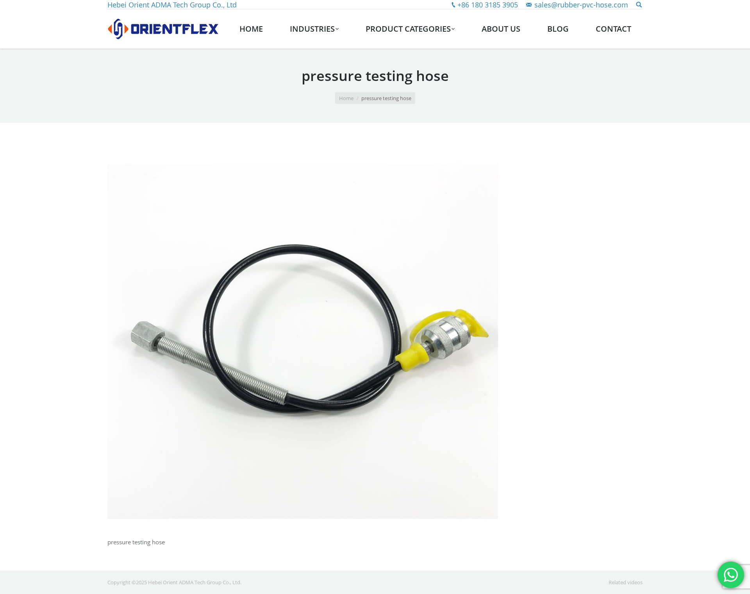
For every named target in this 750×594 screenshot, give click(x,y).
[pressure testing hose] (375, 337)
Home (346, 98)
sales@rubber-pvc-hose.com (581, 4)
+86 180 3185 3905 (487, 4)
